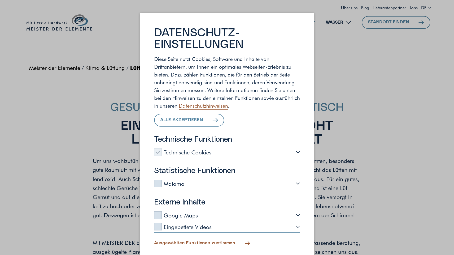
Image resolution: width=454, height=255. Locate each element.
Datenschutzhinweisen (203, 105)
